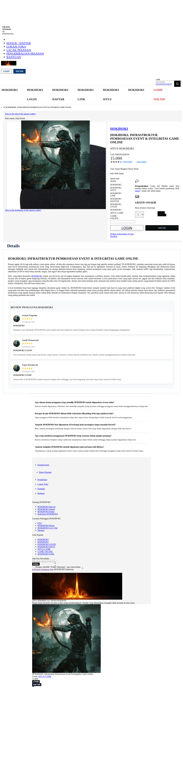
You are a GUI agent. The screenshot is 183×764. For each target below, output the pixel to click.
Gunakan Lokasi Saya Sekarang (14, 695)
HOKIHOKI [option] (115, 185)
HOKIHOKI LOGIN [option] (115, 205)
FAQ (40, 523)
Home (5, 107)
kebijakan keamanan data (42, 569)
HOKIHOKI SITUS (46, 547)
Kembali (41, 489)
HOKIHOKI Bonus (46, 525)
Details (13, 245)
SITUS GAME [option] (116, 213)
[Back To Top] (33, 686)
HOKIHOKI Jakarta (46, 509)
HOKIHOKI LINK (46, 554)
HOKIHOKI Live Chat (47, 528)
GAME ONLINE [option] (114, 217)
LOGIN (161, 212)
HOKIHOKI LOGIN (47, 544)
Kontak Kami (43, 465)
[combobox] (169, 82)
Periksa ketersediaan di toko (122, 234)
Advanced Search (163, 84)
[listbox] (122, 202)
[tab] (13, 245)
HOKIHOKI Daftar (46, 511)
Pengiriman (42, 479)
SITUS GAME (44, 549)
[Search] (177, 84)
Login (6, 71)
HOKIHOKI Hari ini (46, 507)
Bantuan (13, 57)
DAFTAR (161, 215)
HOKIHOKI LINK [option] (115, 194)
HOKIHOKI (36, 276)
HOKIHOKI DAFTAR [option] (115, 200)
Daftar (19, 71)
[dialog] (91, 692)
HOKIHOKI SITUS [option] (115, 189)
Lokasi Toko (16, 46)
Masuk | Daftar (18, 43)
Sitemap (41, 530)
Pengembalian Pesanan (25, 53)
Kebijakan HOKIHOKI (48, 514)
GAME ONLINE (45, 551)
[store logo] (8, 65)
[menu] (84, 94)
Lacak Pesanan (18, 50)
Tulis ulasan (141, 162)
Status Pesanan (45, 472)
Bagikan (113, 236)
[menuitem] (10, 90)
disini (137, 191)
